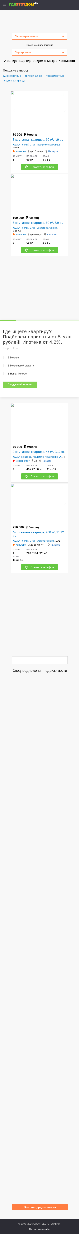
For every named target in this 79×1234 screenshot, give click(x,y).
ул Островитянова (47, 228)
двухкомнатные (34, 76)
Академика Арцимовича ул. (47, 457)
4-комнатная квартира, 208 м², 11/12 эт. (38, 534)
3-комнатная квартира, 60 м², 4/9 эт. (38, 139)
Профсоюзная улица (48, 144)
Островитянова (45, 540)
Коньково (26, 457)
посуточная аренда (14, 80)
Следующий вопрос (20, 384)
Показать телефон (42, 166)
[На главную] (28, 4)
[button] (65, 110)
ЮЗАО (16, 144)
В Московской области (21, 365)
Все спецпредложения (40, 1207)
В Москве (13, 357)
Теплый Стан (28, 144)
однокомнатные (12, 76)
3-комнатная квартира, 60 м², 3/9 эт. (38, 222)
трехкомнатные (55, 76)
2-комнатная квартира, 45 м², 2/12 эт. (39, 451)
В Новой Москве (17, 373)
